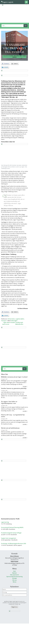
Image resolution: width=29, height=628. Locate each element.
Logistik (18, 319)
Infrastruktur (11, 319)
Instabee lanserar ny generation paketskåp (13, 388)
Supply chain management (8, 538)
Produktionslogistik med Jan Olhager (11, 533)
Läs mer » (25, 386)
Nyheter (14, 573)
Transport (4, 320)
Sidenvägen (14, 320)
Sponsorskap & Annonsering (14, 576)
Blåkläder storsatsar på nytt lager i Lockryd (14, 377)
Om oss (14, 580)
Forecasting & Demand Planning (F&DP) (12, 527)
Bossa (14, 582)
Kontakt (14, 578)
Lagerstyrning (5, 522)
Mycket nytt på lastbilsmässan (10, 428)
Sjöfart (22, 319)
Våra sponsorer (14, 575)
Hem (14, 571)
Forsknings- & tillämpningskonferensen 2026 (13, 543)
